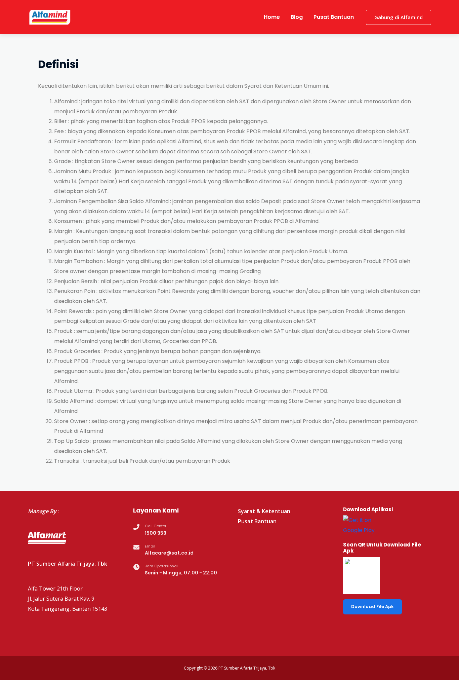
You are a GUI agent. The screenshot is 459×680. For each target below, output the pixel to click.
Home (272, 17)
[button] (398, 17)
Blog (297, 17)
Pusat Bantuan (334, 17)
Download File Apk (372, 606)
